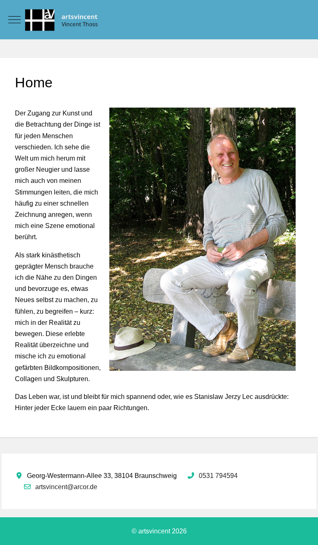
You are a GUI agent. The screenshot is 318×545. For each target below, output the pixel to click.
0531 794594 (218, 475)
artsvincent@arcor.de (66, 486)
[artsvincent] (159, 19)
